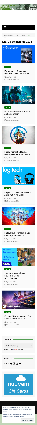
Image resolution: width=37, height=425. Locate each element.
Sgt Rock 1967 (11, 77)
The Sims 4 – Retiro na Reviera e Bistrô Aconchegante (14, 275)
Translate (20, 349)
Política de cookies (19, 416)
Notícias (7, 67)
